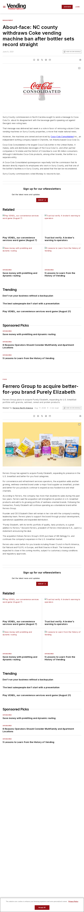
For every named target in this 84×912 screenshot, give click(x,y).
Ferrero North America (23, 408)
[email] (50, 60)
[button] (4, 6)
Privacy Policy (73, 901)
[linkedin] (38, 60)
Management (8, 20)
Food (5, 379)
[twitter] (42, 60)
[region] (42, 905)
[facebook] (34, 60)
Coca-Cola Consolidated (62, 136)
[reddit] (46, 60)
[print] (80, 60)
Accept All (42, 907)
